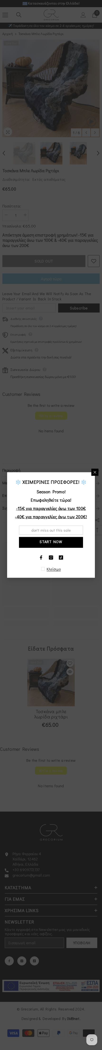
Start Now (51, 541)
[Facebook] (41, 558)
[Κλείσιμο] (94, 472)
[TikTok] (61, 558)
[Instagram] (51, 558)
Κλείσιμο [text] (54, 568)
